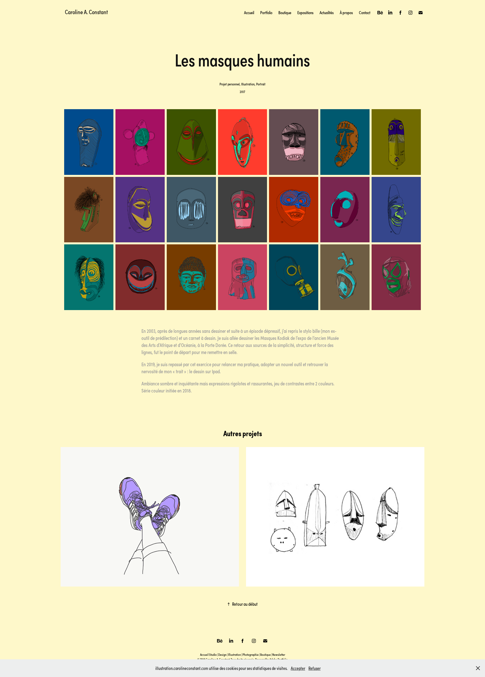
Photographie (251, 654)
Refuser (314, 668)
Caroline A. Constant (86, 12)
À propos (346, 12)
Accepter (298, 668)
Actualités (327, 12)
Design (222, 654)
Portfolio (266, 12)
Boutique (284, 12)
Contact (364, 12)
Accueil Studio (208, 654)
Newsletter (278, 654)
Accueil (249, 12)
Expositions (305, 12)
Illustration (234, 654)
